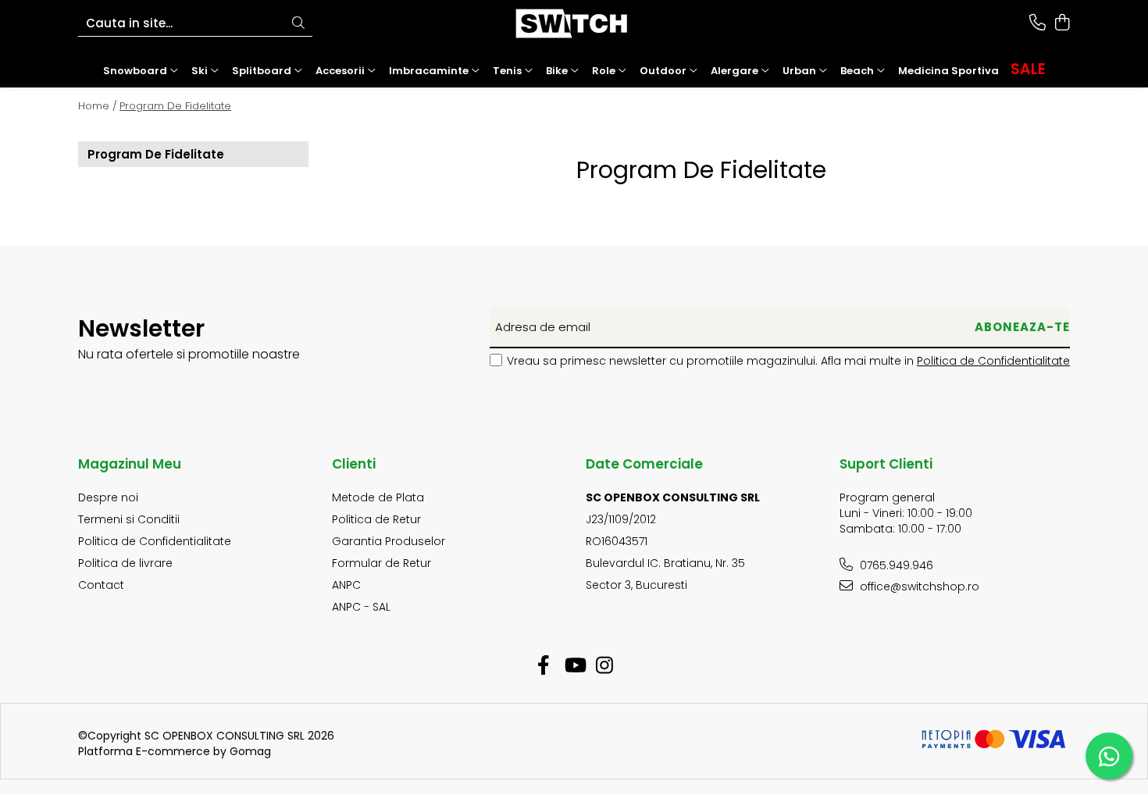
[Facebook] (544, 666)
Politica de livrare (125, 563)
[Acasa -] (574, 23)
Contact (101, 585)
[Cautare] (298, 24)
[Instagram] (605, 666)
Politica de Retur (376, 519)
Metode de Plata (378, 497)
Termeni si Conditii (129, 519)
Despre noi (108, 497)
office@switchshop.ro (918, 586)
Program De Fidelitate (175, 105)
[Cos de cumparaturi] (1062, 23)
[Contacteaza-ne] (1037, 23)
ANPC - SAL (361, 607)
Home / (97, 105)
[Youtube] (574, 666)
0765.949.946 (895, 565)
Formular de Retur (381, 563)
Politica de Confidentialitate (993, 361)
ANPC (346, 585)
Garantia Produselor (388, 541)
